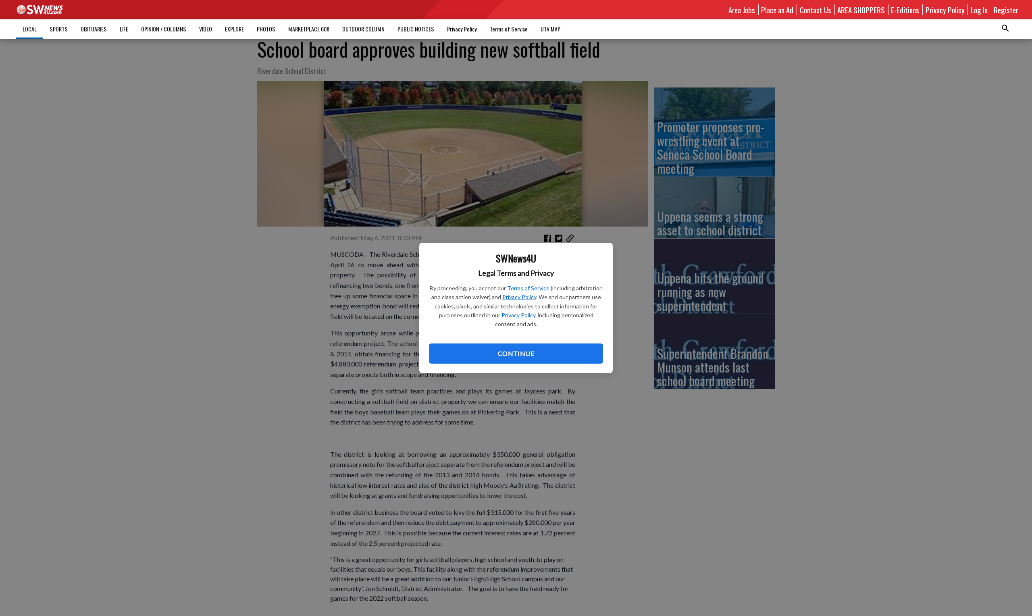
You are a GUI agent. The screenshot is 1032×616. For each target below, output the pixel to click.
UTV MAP (550, 29)
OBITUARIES (94, 29)
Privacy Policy (519, 296)
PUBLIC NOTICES (415, 29)
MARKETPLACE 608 (308, 29)
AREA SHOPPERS (861, 9)
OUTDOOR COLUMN (363, 29)
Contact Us (815, 9)
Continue (516, 353)
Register (1006, 9)
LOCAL (30, 29)
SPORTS (59, 29)
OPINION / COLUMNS (163, 29)
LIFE (124, 29)
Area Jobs (741, 9)
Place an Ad (777, 9)
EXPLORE (234, 29)
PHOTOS (266, 29)
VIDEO (205, 29)
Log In (979, 9)
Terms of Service (528, 288)
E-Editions (905, 9)
